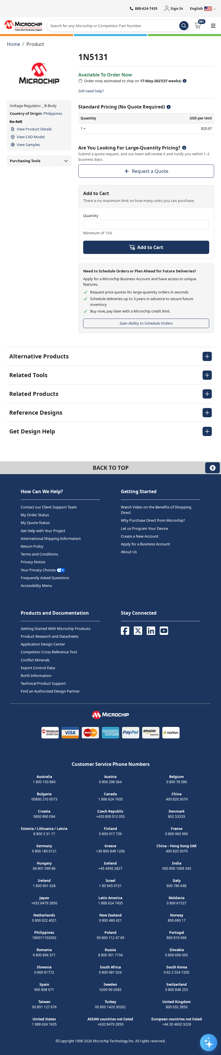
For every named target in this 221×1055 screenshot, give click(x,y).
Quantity (90, 215)
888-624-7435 (146, 8)
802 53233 (176, 816)
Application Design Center (43, 644)
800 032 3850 (177, 1007)
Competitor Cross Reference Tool (49, 652)
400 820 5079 (177, 799)
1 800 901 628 (44, 885)
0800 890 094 (44, 816)
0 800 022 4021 (44, 920)
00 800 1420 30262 (110, 1007)
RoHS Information (36, 675)
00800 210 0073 (44, 799)
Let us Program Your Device (144, 528)
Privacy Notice (33, 561)
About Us (129, 551)
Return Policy (32, 546)
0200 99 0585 (110, 989)
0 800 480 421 (110, 920)
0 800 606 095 (176, 955)
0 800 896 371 (44, 955)
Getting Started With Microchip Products (55, 628)
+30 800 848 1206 (110, 851)
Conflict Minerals (35, 660)
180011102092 (44, 937)
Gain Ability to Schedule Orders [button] (146, 323)
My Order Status (35, 514)
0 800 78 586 (176, 781)
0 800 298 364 (110, 781)
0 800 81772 (44, 972)
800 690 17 (177, 920)
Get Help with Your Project (43, 530)
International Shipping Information (51, 538)
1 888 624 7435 (110, 799)
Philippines (52, 113)
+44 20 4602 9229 (176, 1024)
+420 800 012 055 (110, 816)
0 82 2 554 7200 (176, 972)
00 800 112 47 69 (110, 937)
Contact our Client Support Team (49, 507)
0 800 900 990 (176, 833)
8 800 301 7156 (110, 955)
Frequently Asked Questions (45, 577)
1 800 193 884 (44, 781)
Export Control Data (38, 667)
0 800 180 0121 (44, 851)
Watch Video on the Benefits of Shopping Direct (156, 509)
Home (13, 44)
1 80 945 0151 (110, 885)
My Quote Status (35, 522)
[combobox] (118, 26)
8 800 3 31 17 (44, 833)
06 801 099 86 (44, 868)
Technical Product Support (43, 683)
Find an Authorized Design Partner (50, 691)
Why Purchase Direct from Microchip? (153, 520)
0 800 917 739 (110, 833)
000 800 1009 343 (176, 868)
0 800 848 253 (176, 989)
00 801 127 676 (44, 1007)
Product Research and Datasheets (50, 636)
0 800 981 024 (110, 972)
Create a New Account (140, 536)
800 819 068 (176, 937)
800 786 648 (176, 885)
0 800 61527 (176, 903)
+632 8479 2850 (44, 903)
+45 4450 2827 (110, 868)
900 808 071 (44, 989)
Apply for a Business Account (145, 544)
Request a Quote (150, 171)
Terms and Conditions (39, 554)
